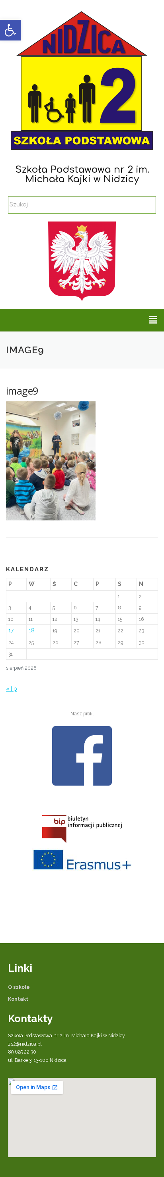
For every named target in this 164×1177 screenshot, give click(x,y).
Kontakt (18, 999)
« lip (11, 689)
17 (11, 630)
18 (32, 630)
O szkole (19, 987)
